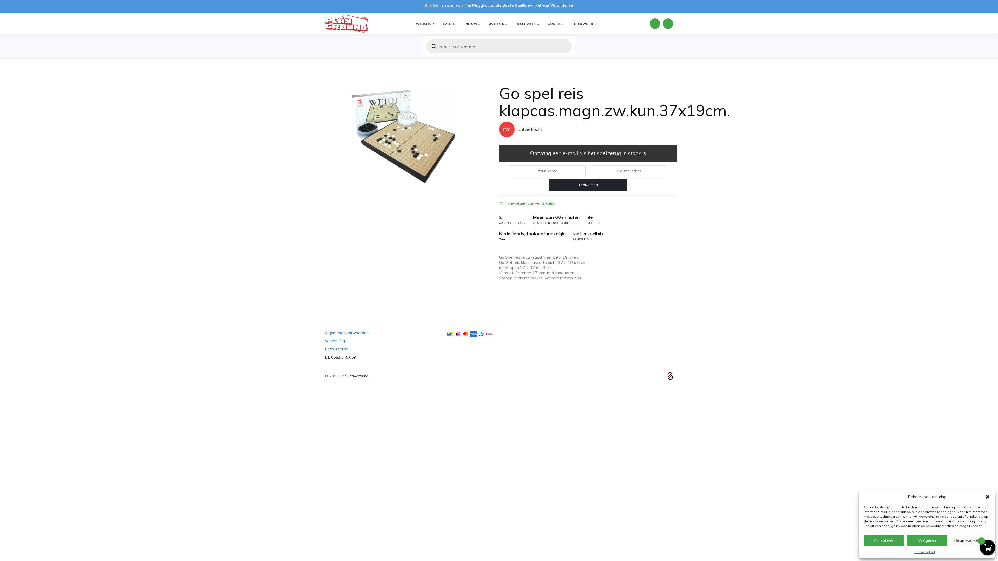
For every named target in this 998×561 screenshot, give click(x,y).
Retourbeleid (336, 348)
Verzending (335, 340)
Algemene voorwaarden (347, 332)
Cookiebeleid (924, 552)
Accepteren (884, 540)
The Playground (354, 375)
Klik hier (432, 5)
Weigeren (927, 540)
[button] (987, 496)
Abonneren (588, 185)
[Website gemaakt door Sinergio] (670, 375)
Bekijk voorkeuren (970, 540)
